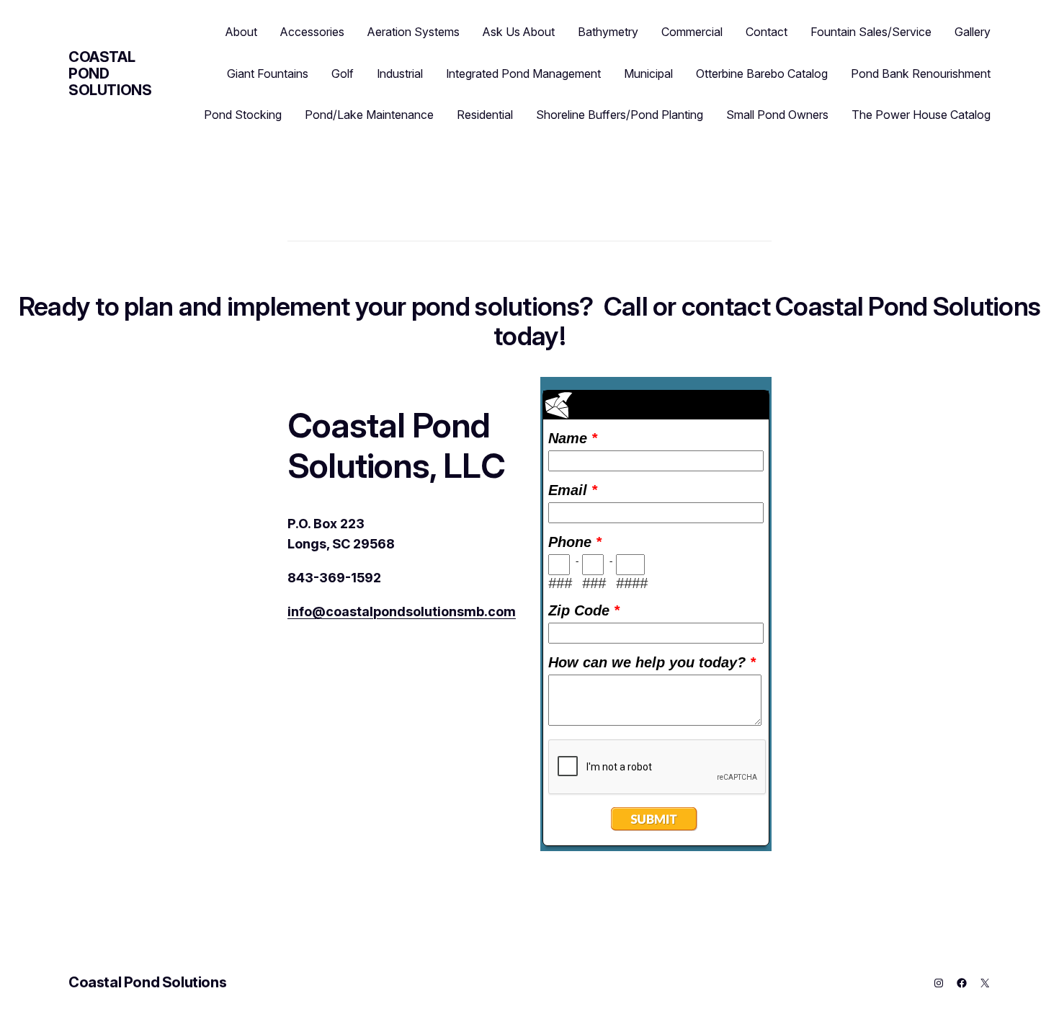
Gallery (973, 32)
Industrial (400, 73)
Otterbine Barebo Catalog (762, 73)
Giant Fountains (267, 73)
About (241, 32)
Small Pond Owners (777, 114)
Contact (766, 32)
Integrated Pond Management (523, 73)
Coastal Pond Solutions (147, 982)
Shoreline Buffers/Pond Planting (619, 114)
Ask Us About (519, 32)
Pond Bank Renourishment (921, 73)
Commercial (692, 32)
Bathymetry (608, 32)
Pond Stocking (243, 114)
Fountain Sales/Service (870, 32)
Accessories (312, 32)
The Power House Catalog (921, 114)
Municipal (648, 73)
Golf (342, 73)
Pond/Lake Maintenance (369, 114)
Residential (485, 114)
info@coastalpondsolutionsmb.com (401, 611)
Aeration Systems (413, 32)
